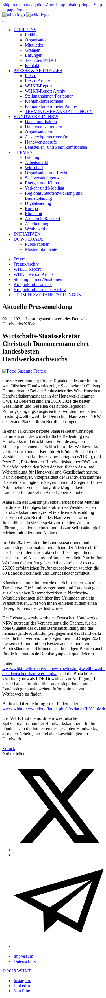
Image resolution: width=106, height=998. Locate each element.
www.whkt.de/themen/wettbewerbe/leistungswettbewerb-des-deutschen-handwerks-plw (53, 671)
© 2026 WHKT (16, 970)
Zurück (8, 748)
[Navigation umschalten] (4, 21)
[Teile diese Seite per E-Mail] (59, 946)
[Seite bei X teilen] (59, 849)
